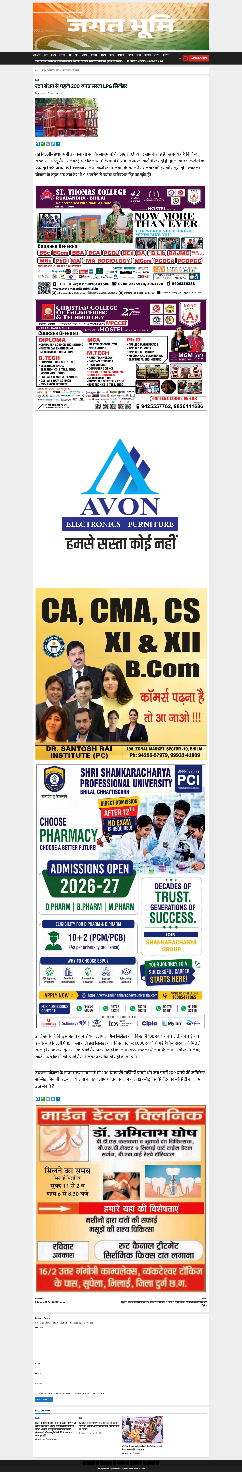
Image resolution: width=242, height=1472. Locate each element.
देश (70, 55)
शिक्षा (139, 55)
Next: (164, 1302)
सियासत (147, 55)
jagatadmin (41, 93)
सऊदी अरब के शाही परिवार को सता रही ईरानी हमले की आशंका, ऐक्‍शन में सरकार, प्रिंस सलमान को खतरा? (99, 1426)
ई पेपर (156, 55)
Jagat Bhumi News (199, 58)
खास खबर (36, 55)
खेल (76, 55)
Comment (40, 1327)
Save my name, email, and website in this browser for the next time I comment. (71, 1393)
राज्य (46, 55)
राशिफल (120, 55)
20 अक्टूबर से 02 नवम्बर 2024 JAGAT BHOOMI (145, 61)
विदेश (53, 55)
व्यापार (130, 55)
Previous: (50, 1300)
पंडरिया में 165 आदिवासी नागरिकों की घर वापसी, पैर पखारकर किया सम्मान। (142, 1448)
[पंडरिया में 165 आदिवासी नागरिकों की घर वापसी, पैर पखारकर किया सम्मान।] (142, 1429)
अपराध (62, 55)
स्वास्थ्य (166, 55)
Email (38, 1374)
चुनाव (112, 55)
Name (38, 1364)
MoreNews (128, 1469)
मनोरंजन (94, 55)
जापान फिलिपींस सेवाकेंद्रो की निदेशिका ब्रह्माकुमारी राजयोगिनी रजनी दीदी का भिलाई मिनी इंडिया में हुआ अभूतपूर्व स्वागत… (79, 61)
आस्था (84, 55)
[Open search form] (180, 58)
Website (38, 1384)
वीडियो (103, 55)
